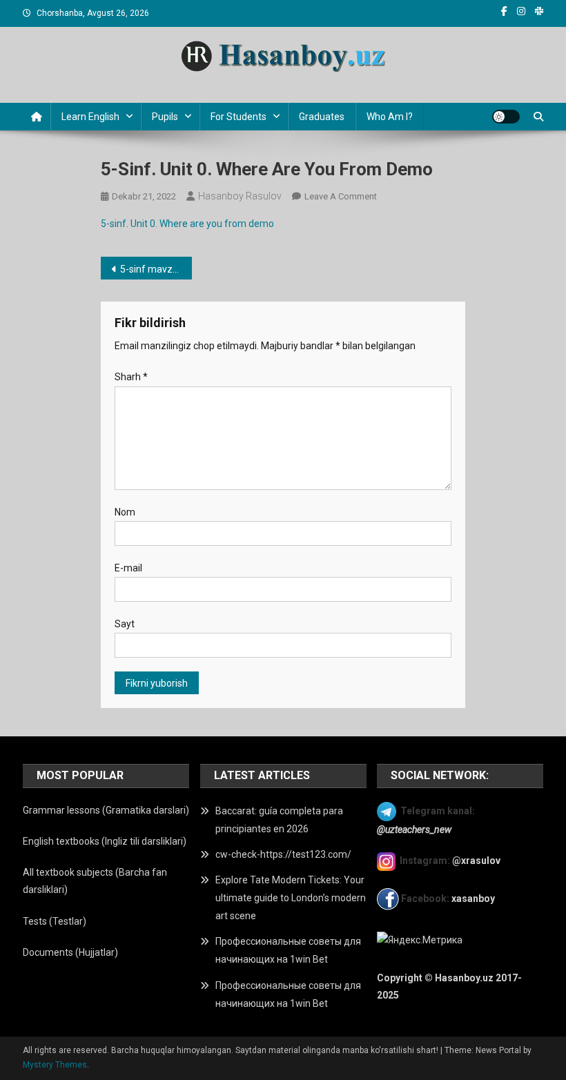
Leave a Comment (340, 196)
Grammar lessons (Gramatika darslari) (106, 810)
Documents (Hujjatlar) (70, 952)
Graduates (321, 116)
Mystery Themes (55, 1065)
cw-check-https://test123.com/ (283, 854)
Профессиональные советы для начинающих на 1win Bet (288, 950)
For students (238, 116)
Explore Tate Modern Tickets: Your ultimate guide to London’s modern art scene (290, 897)
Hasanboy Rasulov (240, 196)
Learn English (90, 116)
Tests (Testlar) (54, 921)
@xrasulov (476, 860)
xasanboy (474, 898)
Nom (125, 512)
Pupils (165, 116)
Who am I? (390, 116)
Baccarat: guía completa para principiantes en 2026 (279, 819)
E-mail (128, 567)
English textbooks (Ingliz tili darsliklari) (104, 841)
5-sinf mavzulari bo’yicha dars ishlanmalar (156, 269)
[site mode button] (506, 117)
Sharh (131, 376)
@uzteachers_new (414, 829)
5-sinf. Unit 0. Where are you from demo (187, 223)
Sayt (125, 623)
